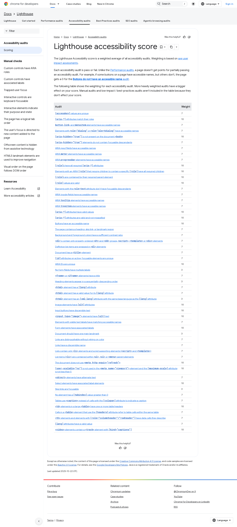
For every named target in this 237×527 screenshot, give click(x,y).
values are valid (67, 182)
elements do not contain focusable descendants (93, 142)
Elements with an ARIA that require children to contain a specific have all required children (109, 171)
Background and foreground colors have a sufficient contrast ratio (89, 235)
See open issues (55, 496)
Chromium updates (120, 491)
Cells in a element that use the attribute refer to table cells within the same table (107, 412)
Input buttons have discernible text (72, 310)
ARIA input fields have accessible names (75, 148)
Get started (28, 20)
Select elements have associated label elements (79, 383)
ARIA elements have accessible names (78, 153)
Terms (50, 520)
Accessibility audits (79, 20)
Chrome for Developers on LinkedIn (192, 501)
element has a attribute (75, 287)
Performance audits (52, 20)
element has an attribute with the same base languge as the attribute (106, 298)
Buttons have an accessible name (72, 223)
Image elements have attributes (75, 304)
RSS (176, 506)
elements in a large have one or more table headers (89, 406)
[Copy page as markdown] (171, 47)
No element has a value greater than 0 (81, 394)
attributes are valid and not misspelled (80, 217)
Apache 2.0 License (67, 465)
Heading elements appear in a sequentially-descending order (86, 281)
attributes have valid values (74, 211)
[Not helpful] (189, 37)
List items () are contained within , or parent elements (94, 356)
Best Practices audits (108, 20)
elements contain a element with (93, 429)
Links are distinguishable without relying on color (79, 339)
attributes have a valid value (73, 423)
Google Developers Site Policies (112, 465)
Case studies (73, 3)
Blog (89, 3)
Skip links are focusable (67, 389)
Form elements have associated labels (74, 327)
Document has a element (73, 252)
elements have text (82, 316)
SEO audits (132, 20)
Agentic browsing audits (156, 20)
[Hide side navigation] (39, 521)
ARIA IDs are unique (65, 264)
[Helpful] (184, 37)
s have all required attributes (79, 165)
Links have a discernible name (70, 345)
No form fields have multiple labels (72, 269)
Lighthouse (25, 14)
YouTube (178, 496)
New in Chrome (105, 3)
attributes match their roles (74, 119)
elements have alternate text (75, 377)
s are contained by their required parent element (84, 177)
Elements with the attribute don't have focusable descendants (93, 188)
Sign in (229, 3)
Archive (114, 501)
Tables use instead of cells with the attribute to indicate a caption (100, 400)
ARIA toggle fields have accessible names (76, 194)
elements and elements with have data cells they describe (110, 418)
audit (101, 79)
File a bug (52, 491)
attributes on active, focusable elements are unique (84, 258)
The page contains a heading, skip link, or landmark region (84, 229)
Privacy (60, 520)
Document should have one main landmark (77, 333)
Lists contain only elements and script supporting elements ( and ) (103, 351)
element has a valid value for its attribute (84, 293)
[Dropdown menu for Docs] (59, 4)
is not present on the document (89, 136)
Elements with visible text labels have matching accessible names (88, 322)
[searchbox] (22, 31)
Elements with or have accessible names (97, 130)
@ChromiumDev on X (185, 491)
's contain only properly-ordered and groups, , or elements (109, 240)
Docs (52, 3)
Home (57, 37)
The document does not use (87, 362)
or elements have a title (77, 275)
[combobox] (172, 4)
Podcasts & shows (119, 506)
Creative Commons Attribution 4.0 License (140, 461)
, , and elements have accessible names (87, 124)
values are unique (72, 113)
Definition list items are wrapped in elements (80, 246)
